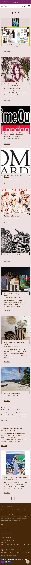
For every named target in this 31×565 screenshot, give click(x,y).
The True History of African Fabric (12, 428)
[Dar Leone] (4, 6)
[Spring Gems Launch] (15, 71)
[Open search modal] (22, 5)
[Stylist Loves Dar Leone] (15, 203)
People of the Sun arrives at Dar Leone (14, 343)
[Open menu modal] (28, 5)
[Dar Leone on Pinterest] (2, 525)
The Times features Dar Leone (13, 255)
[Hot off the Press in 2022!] (15, 32)
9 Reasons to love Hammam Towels (15, 477)
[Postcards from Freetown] (15, 381)
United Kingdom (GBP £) (8, 549)
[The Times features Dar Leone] (15, 242)
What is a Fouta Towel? (8, 408)
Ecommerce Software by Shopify (8, 555)
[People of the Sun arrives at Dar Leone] (15, 330)
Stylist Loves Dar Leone (11, 216)
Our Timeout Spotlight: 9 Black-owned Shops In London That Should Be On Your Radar (14, 134)
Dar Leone (12, 552)
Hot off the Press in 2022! (12, 45)
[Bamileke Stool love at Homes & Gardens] (15, 162)
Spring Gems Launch (10, 84)
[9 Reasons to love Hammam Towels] (15, 465)
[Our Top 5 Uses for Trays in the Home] (15, 281)
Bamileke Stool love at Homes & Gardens (14, 176)
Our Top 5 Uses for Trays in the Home (14, 295)
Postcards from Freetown (12, 393)
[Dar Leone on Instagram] (5, 525)
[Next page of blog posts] (20, 498)
